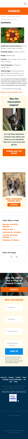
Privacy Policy (15, 362)
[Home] (14, 4)
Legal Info (12, 392)
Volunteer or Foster (10, 240)
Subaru (14, 420)
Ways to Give (8, 229)
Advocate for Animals (11, 232)
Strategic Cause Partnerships (12, 379)
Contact (18, 377)
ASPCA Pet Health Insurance (14, 427)
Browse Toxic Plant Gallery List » (11, 92)
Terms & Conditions (8, 362)
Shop (16, 382)
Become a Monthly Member (10, 225)
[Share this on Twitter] (17, 257)
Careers (11, 377)
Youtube (14, 406)
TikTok (22, 406)
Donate (14, 11)
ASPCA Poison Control (13, 16)
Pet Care (3, 16)
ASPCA (14, 372)
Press (24, 377)
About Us (4, 377)
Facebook (6, 406)
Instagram (18, 406)
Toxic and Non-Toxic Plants (9, 19)
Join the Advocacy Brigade (10, 236)
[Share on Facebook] (11, 257)
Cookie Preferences (21, 391)
